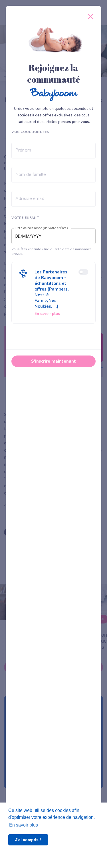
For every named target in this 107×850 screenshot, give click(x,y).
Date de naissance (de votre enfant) (41, 228)
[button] (53, 292)
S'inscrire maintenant (53, 361)
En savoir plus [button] (23, 825)
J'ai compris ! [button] (28, 839)
